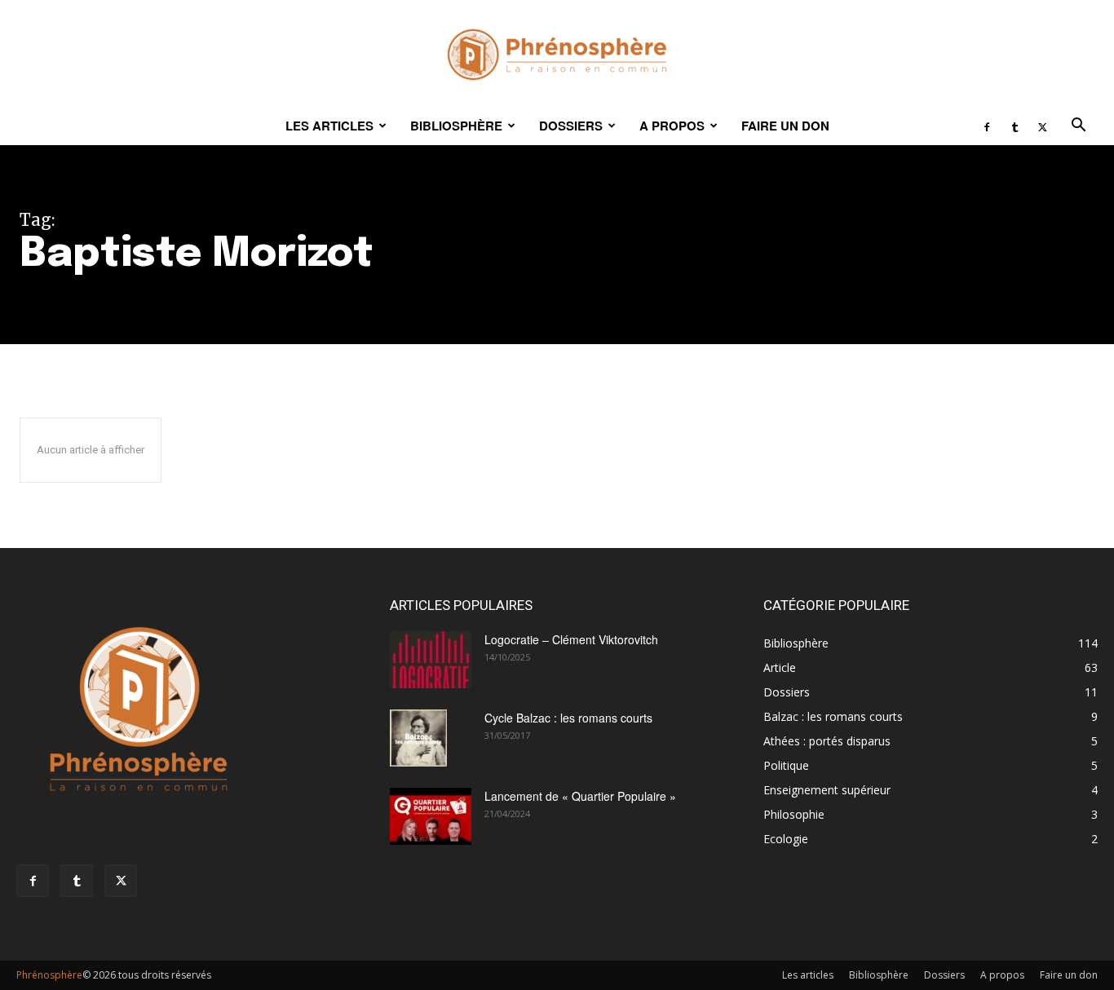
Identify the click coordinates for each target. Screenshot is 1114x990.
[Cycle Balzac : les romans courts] (418, 738)
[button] (1078, 127)
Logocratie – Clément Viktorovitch (571, 639)
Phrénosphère (49, 975)
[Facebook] (987, 125)
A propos (672, 126)
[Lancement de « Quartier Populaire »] (430, 816)
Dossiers (571, 126)
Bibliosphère (456, 126)
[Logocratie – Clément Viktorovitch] (430, 659)
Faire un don (785, 126)
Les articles (329, 126)
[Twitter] (1042, 125)
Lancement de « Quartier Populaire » (580, 796)
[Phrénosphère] (557, 54)
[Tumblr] (1014, 125)
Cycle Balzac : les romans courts (568, 717)
